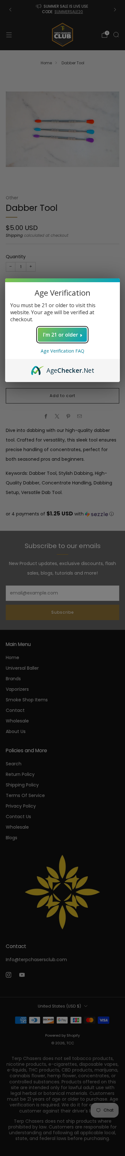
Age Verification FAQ (62, 351)
